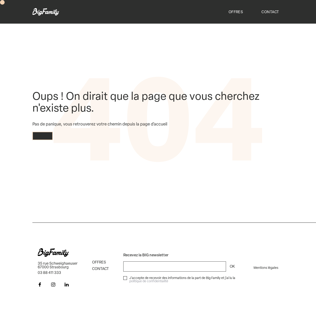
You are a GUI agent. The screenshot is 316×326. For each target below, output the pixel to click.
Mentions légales (266, 267)
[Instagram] (53, 285)
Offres (236, 11)
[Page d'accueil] (45, 11)
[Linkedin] (67, 285)
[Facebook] (40, 285)
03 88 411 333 (49, 272)
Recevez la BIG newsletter (145, 255)
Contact (270, 11)
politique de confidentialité (148, 281)
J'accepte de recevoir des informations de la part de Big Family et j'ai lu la (182, 279)
